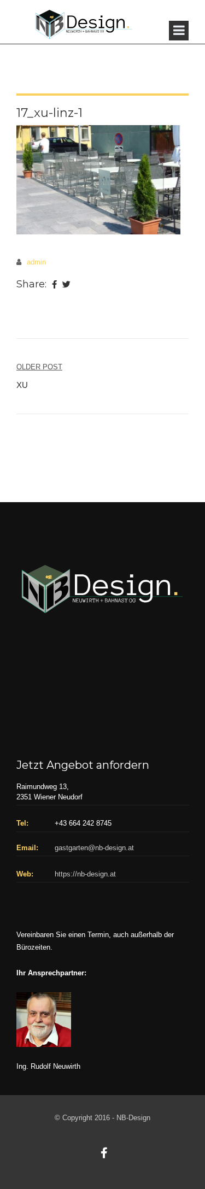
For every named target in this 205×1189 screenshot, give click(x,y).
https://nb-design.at (85, 874)
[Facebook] (54, 285)
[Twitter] (66, 285)
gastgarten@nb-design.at (94, 848)
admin (36, 262)
